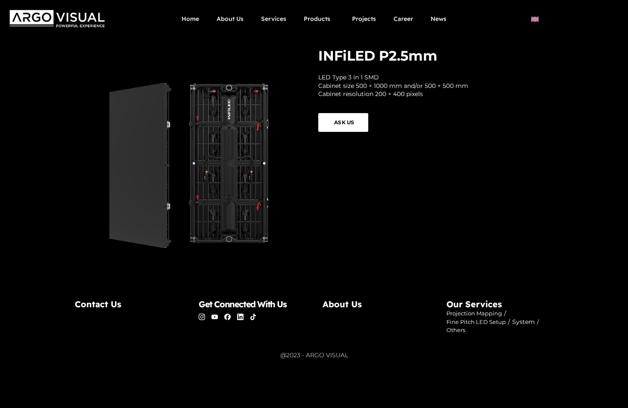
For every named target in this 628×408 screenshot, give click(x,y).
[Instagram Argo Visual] (202, 317)
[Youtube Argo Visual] (214, 317)
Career (403, 19)
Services (273, 19)
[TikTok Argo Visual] (253, 317)
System (523, 322)
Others (455, 329)
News (438, 19)
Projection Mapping (474, 313)
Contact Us (98, 304)
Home (190, 19)
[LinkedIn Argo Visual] (240, 317)
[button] (562, 19)
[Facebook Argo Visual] (227, 317)
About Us (230, 19)
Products (317, 19)
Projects (364, 19)
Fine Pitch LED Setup (476, 321)
